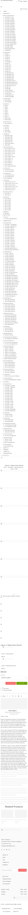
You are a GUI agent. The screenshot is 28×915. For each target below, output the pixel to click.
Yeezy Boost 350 (9, 135)
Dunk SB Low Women (10, 299)
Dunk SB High (8, 101)
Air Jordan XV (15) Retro (10, 40)
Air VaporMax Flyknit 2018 (11, 82)
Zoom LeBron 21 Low (10, 150)
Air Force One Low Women (11, 342)
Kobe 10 (7, 115)
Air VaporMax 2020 (9, 77)
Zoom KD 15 (8, 193)
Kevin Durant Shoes (8, 191)
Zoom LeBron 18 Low (10, 156)
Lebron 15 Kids (8, 439)
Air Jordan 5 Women (9, 232)
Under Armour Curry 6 (10, 188)
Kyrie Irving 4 (8, 201)
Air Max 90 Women (9, 256)
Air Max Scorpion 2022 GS (11, 286)
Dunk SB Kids (6, 418)
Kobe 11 (7, 116)
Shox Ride (7, 130)
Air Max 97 (7, 63)
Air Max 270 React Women (11, 272)
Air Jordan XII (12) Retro (10, 36)
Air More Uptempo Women (9, 358)
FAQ (4, 860)
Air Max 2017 (8, 66)
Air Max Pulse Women (10, 288)
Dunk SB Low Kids (9, 419)
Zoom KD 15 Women (10, 370)
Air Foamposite (7, 173)
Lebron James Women (8, 346)
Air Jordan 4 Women (9, 230)
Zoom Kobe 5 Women (10, 306)
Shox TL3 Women (9, 329)
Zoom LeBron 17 (9, 159)
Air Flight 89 (7, 50)
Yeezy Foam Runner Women (11, 322)
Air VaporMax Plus (9, 72)
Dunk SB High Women (10, 301)
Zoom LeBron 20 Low (10, 151)
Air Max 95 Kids (8, 414)
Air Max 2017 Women (10, 267)
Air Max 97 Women (9, 263)
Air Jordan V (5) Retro (10, 25)
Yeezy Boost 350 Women (10, 315)
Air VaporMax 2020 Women (11, 278)
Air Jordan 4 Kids (9, 391)
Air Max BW (7, 88)
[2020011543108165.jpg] (14, 479)
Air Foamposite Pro (9, 176)
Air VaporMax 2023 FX (10, 80)
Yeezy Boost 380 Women (10, 316)
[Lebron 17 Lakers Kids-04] (2, 649)
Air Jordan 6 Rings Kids (10, 409)
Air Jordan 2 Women (9, 227)
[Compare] (25, 9)
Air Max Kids (6, 412)
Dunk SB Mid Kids (9, 421)
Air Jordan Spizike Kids (10, 410)
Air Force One (6, 168)
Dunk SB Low (8, 100)
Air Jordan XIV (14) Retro (10, 39)
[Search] (26, 9)
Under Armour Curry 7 (10, 189)
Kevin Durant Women (8, 369)
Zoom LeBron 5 (8, 164)
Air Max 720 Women (9, 274)
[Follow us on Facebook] (4, 849)
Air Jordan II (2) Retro (9, 20)
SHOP (4, 857)
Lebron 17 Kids (8, 440)
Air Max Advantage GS (10, 296)
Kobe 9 (6, 113)
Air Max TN (7, 55)
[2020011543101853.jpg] (14, 549)
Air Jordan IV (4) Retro (10, 23)
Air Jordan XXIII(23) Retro (10, 44)
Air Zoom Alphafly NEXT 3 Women (13, 379)
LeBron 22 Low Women (10, 355)
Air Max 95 (7, 58)
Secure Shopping (7, 881)
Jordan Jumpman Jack (10, 48)
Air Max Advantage (9, 96)
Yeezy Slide (7, 145)
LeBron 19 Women (9, 350)
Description (13, 710)
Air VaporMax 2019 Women (11, 277)
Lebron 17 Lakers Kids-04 (21, 819)
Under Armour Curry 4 (10, 181)
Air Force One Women (8, 340)
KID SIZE (3, 675)
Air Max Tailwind (9, 90)
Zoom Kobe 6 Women (10, 308)
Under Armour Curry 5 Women (12, 376)
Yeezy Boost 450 (9, 138)
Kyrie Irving (6, 197)
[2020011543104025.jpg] (14, 532)
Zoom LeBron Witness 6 (10, 166)
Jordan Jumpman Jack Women (12, 249)
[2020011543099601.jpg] (14, 567)
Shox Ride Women (9, 331)
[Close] (26, 773)
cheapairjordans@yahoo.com (8, 846)
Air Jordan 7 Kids (9, 396)
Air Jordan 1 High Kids (10, 387)
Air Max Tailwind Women (10, 291)
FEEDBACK (5, 449)
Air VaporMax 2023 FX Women (12, 281)
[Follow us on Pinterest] (6, 849)
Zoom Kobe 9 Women (10, 311)
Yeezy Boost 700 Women (10, 321)
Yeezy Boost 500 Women (10, 319)
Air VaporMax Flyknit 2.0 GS (11, 283)
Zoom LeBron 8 (8, 162)
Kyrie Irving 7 (8, 206)
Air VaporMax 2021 (9, 79)
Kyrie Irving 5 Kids (9, 446)
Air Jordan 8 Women (9, 237)
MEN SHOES (6, 13)
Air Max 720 (8, 71)
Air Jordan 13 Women (10, 245)
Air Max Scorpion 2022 (10, 85)
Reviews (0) (14, 714)
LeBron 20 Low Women (10, 352)
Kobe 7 (6, 110)
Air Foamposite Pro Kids (10, 426)
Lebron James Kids (7, 437)
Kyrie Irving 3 (8, 200)
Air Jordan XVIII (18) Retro (11, 42)
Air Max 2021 (8, 68)
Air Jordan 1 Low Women (11, 224)
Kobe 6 (6, 108)
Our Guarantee (6, 883)
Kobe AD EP (7, 118)
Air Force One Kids (7, 434)
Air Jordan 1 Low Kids (10, 385)
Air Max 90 (7, 57)
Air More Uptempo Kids (8, 442)
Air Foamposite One (9, 175)
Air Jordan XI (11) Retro (10, 34)
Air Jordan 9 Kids (9, 399)
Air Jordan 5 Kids (9, 393)
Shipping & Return (7, 453)
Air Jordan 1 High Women (11, 226)
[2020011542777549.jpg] (14, 585)
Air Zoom (5, 217)
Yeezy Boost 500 (9, 140)
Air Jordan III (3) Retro (10, 22)
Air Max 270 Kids (9, 416)
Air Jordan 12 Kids (9, 404)
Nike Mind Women (7, 333)
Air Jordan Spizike (9, 45)
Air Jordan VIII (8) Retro (10, 29)
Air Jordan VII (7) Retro (10, 28)
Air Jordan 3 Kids (9, 390)
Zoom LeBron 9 (8, 161)
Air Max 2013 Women (10, 266)
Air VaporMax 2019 (9, 76)
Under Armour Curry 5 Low (11, 183)
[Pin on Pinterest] (12, 696)
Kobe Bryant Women (8, 303)
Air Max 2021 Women (10, 269)
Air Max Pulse (8, 93)
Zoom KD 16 (8, 195)
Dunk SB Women (7, 298)
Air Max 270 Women (9, 270)
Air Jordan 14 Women (10, 246)
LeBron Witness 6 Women (11, 357)
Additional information (13, 712)
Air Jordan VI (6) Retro (10, 26)
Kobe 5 (6, 107)
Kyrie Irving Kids (7, 444)
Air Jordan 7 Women (9, 235)
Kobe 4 (6, 105)
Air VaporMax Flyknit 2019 (11, 84)
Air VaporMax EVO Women (11, 294)
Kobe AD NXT (8, 119)
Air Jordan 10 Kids (9, 401)
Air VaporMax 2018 (9, 74)
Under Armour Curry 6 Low (11, 186)
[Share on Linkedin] (15, 696)
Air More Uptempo (7, 178)
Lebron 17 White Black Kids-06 (8, 819)
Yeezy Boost (6, 134)
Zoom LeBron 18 (9, 158)
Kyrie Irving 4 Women (10, 364)
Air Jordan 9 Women (9, 238)
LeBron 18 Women (9, 349)
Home (5, 467)
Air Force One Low (9, 169)
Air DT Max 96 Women (10, 261)
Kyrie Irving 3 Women (10, 362)
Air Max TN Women (9, 255)
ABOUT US (5, 447)
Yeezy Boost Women (8, 313)
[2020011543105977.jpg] (14, 514)
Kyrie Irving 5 (8, 203)
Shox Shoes (6, 125)
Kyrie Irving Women (8, 360)
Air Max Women (7, 251)
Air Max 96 (7, 60)
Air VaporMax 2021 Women (11, 280)
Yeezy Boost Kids (7, 428)
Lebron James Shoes (8, 147)
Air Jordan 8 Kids (9, 398)
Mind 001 (7, 213)
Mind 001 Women (9, 335)
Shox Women (6, 326)
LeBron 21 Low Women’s (11, 354)
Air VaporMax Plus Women (11, 275)
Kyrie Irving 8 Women (10, 365)
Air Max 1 (7, 54)
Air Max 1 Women (9, 253)
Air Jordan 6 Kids (9, 395)
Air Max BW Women (9, 289)
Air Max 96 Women (9, 259)
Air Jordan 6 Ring (9, 47)
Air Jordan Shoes (7, 223)
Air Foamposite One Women (10, 337)
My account (5, 876)
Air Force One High (9, 171)
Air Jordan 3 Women (9, 229)
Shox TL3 (7, 128)
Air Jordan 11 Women (10, 241)
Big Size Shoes (6, 215)
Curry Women (6, 374)
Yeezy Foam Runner (9, 143)
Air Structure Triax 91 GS (10, 292)
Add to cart (10, 683)
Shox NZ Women (9, 328)
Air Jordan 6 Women (9, 234)
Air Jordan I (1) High (9, 18)
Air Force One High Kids (10, 435)
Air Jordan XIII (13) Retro (10, 37)
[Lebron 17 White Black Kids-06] (2, 661)
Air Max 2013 (8, 65)
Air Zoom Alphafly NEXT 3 (11, 218)
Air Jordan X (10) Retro (10, 33)
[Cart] (21, 9)
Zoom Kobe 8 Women (10, 309)
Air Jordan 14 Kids (9, 407)
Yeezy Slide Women (9, 324)
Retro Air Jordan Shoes (8, 15)
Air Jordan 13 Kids (9, 406)
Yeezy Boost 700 (9, 141)
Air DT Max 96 (8, 61)
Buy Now (21, 683)
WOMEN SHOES (7, 220)
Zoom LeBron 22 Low (10, 148)
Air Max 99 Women (9, 264)
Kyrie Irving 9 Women (10, 367)
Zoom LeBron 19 (9, 155)
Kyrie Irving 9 (8, 209)
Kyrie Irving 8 (8, 208)
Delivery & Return (7, 690)
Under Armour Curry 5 (10, 185)
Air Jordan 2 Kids (9, 388)
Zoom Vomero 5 (7, 121)
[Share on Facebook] (10, 696)
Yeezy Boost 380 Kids (10, 432)
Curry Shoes (6, 180)
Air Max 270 (8, 69)
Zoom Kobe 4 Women (10, 305)
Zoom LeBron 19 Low (10, 153)
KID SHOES (6, 381)
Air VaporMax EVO (9, 95)
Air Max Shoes (6, 52)
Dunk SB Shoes (6, 98)
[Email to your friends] (21, 696)
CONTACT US (6, 451)
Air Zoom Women (7, 378)
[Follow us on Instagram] (9, 849)
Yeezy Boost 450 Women (10, 318)
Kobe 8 (6, 111)
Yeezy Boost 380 (9, 137)
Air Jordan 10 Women (10, 240)
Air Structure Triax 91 (10, 91)
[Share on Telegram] (18, 696)
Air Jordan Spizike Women (11, 248)
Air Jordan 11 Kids (9, 402)
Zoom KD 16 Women (10, 372)
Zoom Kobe (6, 104)
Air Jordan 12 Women (10, 243)
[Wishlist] (23, 9)
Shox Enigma (8, 131)
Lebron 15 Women (9, 347)
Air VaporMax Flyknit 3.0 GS (11, 285)
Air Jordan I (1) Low (9, 17)
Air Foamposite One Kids (9, 423)
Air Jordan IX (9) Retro (10, 31)
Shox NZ (7, 127)
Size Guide (6, 688)
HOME (5, 11)
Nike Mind (5, 211)
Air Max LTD (8, 87)
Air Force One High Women (11, 344)
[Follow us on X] (1, 849)
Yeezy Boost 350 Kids (10, 430)
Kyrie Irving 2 (8, 198)
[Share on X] (7, 696)
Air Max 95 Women (9, 258)
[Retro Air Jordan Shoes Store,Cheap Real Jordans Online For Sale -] (14, 7)
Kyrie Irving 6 (8, 205)
